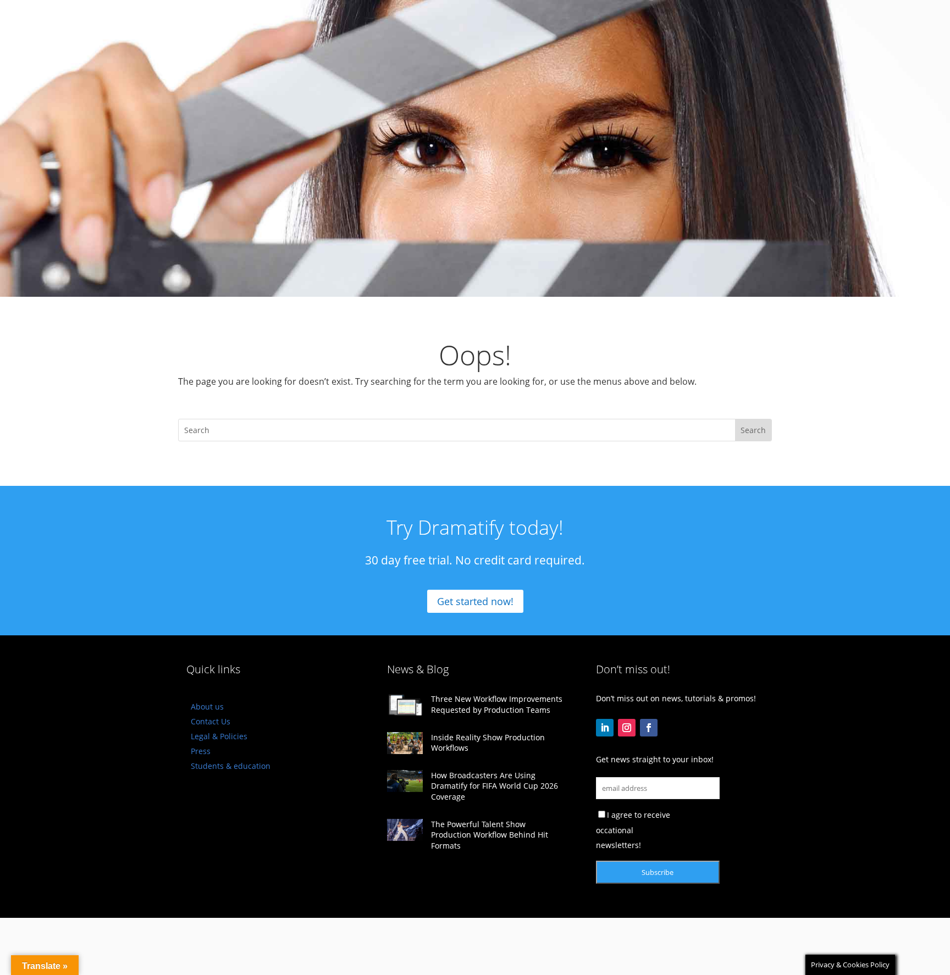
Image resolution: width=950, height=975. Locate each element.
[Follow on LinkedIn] (605, 727)
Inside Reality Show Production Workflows (488, 743)
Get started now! (475, 601)
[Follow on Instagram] (627, 727)
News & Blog (418, 669)
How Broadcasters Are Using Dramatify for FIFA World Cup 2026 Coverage (494, 786)
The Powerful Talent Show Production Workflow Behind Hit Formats (489, 835)
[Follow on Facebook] (649, 727)
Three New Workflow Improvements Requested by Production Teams (496, 704)
